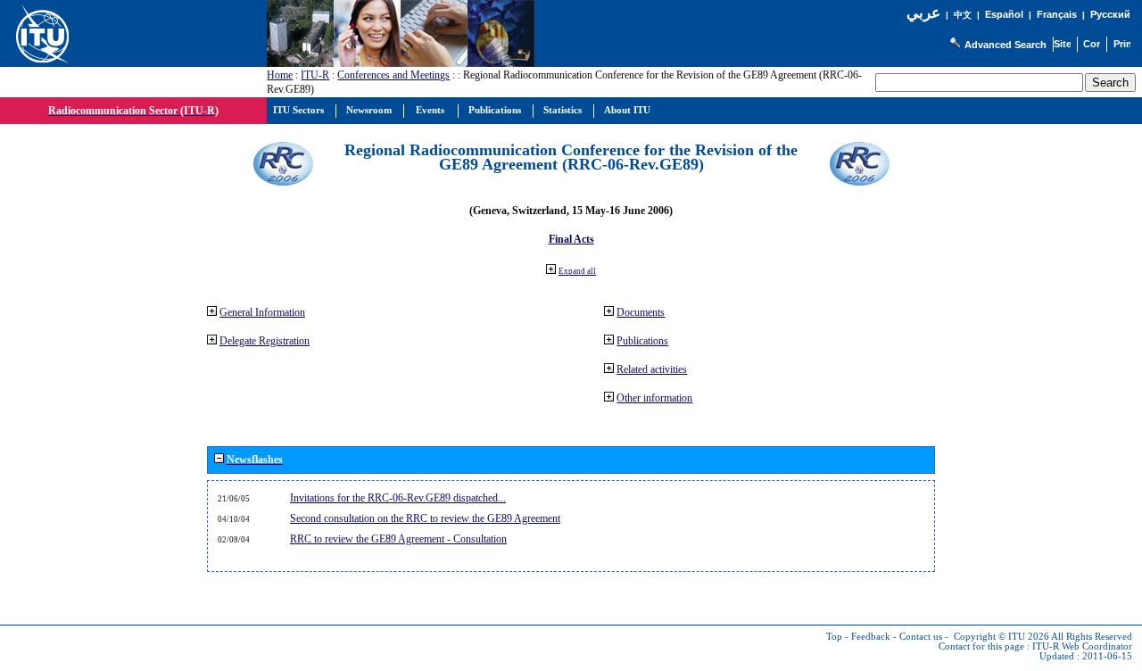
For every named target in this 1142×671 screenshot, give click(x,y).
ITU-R (315, 75)
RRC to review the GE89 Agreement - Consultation (398, 539)
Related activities (652, 369)
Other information (654, 398)
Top (834, 637)
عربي (923, 12)
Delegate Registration (264, 341)
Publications (642, 341)
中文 (963, 15)
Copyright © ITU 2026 (1001, 637)
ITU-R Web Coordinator (1082, 646)
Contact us (920, 637)
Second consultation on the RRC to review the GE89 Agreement (425, 518)
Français (1057, 14)
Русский (1110, 14)
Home (280, 75)
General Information (262, 312)
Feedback (870, 637)
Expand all (577, 271)
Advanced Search (1005, 44)
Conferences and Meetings (393, 75)
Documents (641, 312)
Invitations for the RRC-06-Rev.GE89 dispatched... (398, 498)
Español (1004, 14)
